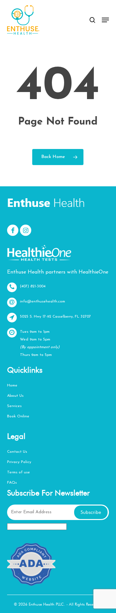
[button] (105, 20)
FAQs (12, 483)
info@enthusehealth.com (42, 301)
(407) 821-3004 (32, 286)
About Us (15, 396)
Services (14, 406)
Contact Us (17, 452)
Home (12, 385)
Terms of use (18, 472)
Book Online (18, 416)
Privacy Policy (19, 462)
